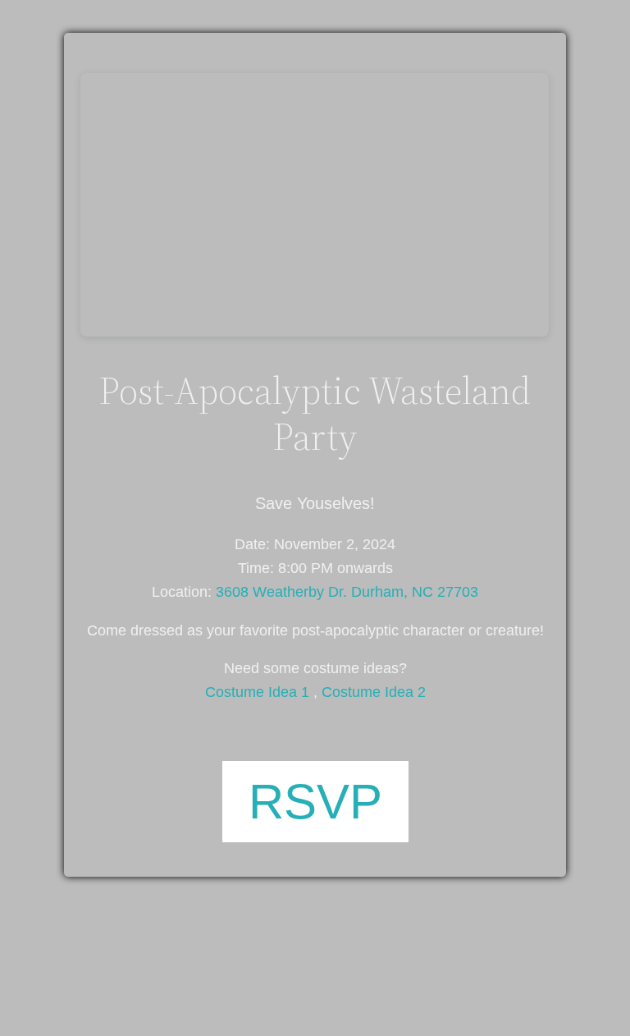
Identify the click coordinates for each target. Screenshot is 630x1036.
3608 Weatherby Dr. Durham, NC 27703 (347, 592)
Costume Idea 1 (257, 692)
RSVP (315, 801)
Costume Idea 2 (374, 692)
